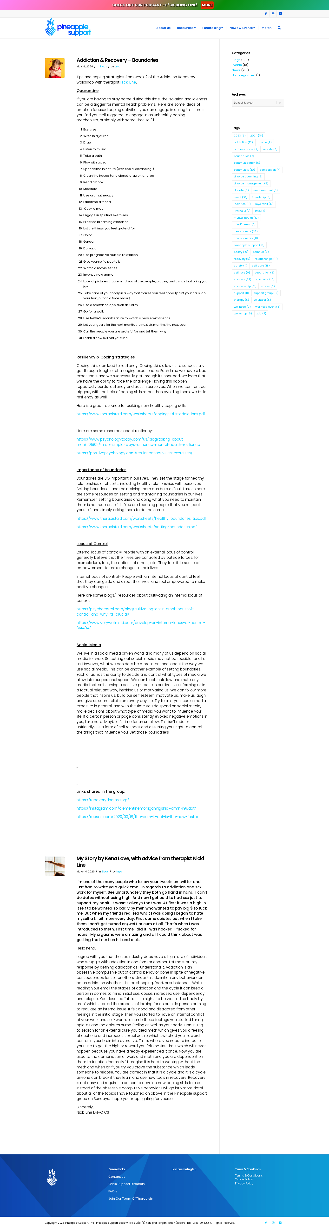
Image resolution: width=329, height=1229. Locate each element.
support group (266, 293)
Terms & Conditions (249, 1175)
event (240, 197)
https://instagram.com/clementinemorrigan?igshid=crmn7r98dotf (136, 808)
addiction (243, 142)
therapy (241, 300)
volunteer (262, 300)
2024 (256, 135)
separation (264, 272)
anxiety (270, 149)
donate (241, 190)
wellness (242, 307)
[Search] (279, 28)
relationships (266, 259)
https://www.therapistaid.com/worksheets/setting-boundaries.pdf (137, 526)
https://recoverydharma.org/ (103, 799)
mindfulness (245, 224)
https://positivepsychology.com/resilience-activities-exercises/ (134, 452)
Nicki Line (128, 82)
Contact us (116, 1176)
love (260, 211)
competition (270, 170)
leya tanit (264, 204)
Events (237, 65)
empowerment (265, 190)
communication (247, 163)
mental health (246, 218)
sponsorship (245, 286)
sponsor (242, 279)
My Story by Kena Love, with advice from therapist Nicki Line (140, 861)
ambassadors (246, 149)
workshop (243, 313)
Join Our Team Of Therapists (130, 1198)
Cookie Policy (244, 1179)
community (244, 170)
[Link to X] (280, 13)
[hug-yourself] (55, 68)
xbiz (261, 313)
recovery (242, 259)
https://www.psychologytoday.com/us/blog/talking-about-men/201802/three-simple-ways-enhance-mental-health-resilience (138, 442)
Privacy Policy (244, 1183)
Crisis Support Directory (126, 1184)
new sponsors (246, 238)
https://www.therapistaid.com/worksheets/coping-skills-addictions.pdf (141, 413)
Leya (117, 66)
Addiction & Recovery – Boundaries (117, 60)
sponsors (265, 279)
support (241, 293)
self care (261, 265)
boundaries (244, 156)
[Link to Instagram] (273, 13)
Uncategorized (243, 75)
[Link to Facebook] (265, 13)
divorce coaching (248, 176)
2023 (240, 135)
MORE (207, 4)
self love (242, 272)
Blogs (103, 66)
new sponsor (246, 231)
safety (240, 265)
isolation (242, 204)
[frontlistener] (55, 866)
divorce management (251, 183)
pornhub (261, 252)
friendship (261, 197)
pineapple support (249, 245)
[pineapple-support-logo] (68, 28)
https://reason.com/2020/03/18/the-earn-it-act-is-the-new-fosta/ (137, 816)
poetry (241, 252)
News (236, 70)
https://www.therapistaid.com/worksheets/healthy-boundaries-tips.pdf (141, 518)
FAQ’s (112, 1191)
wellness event (268, 307)
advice (264, 142)
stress (268, 286)
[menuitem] (163, 28)
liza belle (242, 211)
